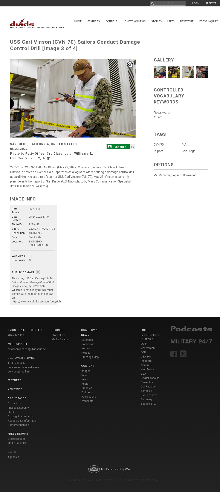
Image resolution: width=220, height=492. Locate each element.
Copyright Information (21, 416)
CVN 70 (159, 144)
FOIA (144, 352)
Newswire (187, 21)
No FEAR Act (148, 339)
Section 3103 (149, 403)
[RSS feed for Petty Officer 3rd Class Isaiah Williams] (92, 153)
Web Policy (147, 369)
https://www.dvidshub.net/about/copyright (37, 301)
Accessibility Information (22, 420)
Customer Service (18, 424)
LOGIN (195, 3)
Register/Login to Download (178, 175)
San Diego (189, 151)
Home (78, 21)
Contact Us (14, 403)
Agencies (13, 457)
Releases (87, 339)
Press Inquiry (18, 433)
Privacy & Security (18, 407)
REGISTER (211, 3)
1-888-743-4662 (17, 363)
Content (111, 21)
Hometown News (134, 21)
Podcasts (87, 392)
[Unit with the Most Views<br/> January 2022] (49, 158)
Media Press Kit (17, 443)
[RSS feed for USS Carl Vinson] (44, 158)
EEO (143, 373)
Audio (84, 383)
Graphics (86, 388)
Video (84, 375)
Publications (88, 396)
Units (170, 21)
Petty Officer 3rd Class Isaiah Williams (56, 153)
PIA (184, 144)
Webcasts (87, 400)
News (84, 379)
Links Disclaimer (151, 335)
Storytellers (58, 335)
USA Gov (146, 356)
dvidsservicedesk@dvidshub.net (27, 349)
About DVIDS (17, 398)
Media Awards (60, 339)
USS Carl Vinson (23, 158)
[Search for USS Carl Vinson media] (39, 158)
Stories (156, 21)
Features (93, 21)
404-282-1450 (16, 335)
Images (85, 370)
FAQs (11, 412)
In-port (158, 151)
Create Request (17, 438)
